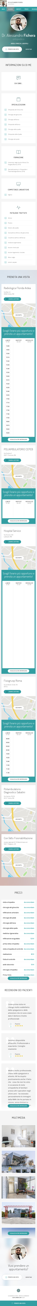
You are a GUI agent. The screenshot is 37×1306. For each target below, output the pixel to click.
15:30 (7, 365)
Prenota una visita (19, 1303)
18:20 (7, 429)
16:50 (7, 395)
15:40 (7, 368)
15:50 (7, 372)
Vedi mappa (18, 315)
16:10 (7, 380)
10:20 (7, 757)
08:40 (7, 739)
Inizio (3, 9)
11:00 (7, 765)
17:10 (7, 403)
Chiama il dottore (14, 299)
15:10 (7, 357)
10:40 (7, 761)
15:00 (7, 353)
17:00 (7, 399)
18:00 (7, 421)
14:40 (7, 346)
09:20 (7, 746)
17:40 (7, 414)
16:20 (7, 384)
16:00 (7, 376)
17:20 (7, 406)
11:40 (7, 773)
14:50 (7, 350)
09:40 (7, 750)
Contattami (29, 49)
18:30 (7, 433)
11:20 (7, 769)
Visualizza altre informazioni (18, 978)
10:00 (7, 754)
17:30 (7, 410)
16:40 (7, 391)
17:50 (7, 418)
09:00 (7, 742)
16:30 (7, 387)
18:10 (7, 425)
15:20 (7, 361)
